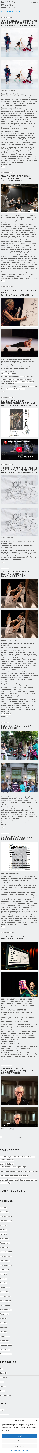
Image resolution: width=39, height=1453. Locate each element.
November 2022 (6, 1256)
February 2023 (5, 1243)
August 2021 (4, 1314)
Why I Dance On (5, 1395)
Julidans (4, 716)
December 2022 (6, 1252)
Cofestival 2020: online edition (13, 938)
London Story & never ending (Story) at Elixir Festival (19, 1171)
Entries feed (4, 1414)
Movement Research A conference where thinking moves (16, 178)
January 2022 (4, 1292)
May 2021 (3, 1327)
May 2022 (3, 1279)
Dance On (3, 1373)
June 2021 (3, 1323)
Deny (19, 1441)
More (3, 167)
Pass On (3, 1386)
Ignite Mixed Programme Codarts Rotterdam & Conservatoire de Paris (19, 23)
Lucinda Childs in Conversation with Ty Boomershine (17, 1071)
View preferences (19, 1446)
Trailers (2, 1391)
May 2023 (3, 1230)
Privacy (19, 1450)
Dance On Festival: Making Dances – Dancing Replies (15, 574)
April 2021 (3, 1332)
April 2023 (3, 1234)
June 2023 (3, 1225)
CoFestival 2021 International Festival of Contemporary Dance (19, 403)
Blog (1, 1369)
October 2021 (5, 1305)
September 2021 (6, 1310)
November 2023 (6, 1216)
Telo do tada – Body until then (16, 727)
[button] (36, 1420)
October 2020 (5, 1350)
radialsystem (6, 714)
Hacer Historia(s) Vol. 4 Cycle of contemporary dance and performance (19, 470)
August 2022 (4, 1270)
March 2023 (4, 1239)
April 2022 (3, 1283)
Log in (2, 1410)
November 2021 (5, 1301)
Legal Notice (25, 1450)
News (2, 1382)
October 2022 (5, 1261)
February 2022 (5, 1287)
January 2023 (4, 1247)
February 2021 (5, 1336)
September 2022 (6, 1265)
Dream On (3, 1377)
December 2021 (5, 1296)
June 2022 (3, 1274)
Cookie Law (14, 1450)
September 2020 (6, 1354)
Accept (19, 1436)
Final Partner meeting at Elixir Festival (14, 1176)
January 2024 (4, 1212)
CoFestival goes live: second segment (17, 838)
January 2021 (4, 1341)
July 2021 (3, 1318)
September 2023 (6, 1221)
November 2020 (6, 1345)
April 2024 (3, 1208)
